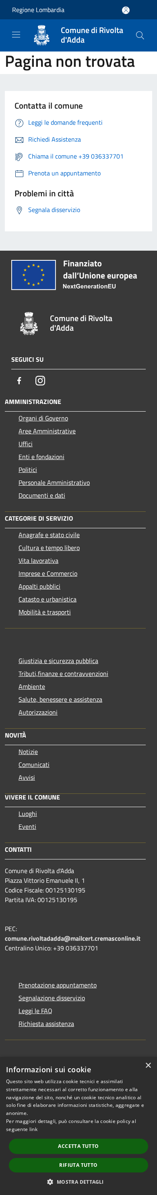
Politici (28, 469)
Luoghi (28, 813)
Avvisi (27, 777)
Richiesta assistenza (46, 1023)
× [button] (148, 1066)
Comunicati (34, 764)
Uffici (26, 444)
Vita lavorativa (38, 560)
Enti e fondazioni (41, 457)
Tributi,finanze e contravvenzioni (63, 673)
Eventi (27, 826)
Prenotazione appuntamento (58, 985)
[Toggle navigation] (16, 34)
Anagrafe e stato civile (49, 535)
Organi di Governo (43, 418)
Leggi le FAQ (35, 1011)
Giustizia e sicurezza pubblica (58, 660)
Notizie (28, 751)
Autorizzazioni (38, 712)
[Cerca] (140, 35)
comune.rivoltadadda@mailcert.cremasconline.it (72, 938)
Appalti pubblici (39, 586)
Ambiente (32, 686)
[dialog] (78, 1126)
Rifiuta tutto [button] (78, 1165)
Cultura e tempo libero (49, 547)
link (33, 1129)
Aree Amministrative (47, 431)
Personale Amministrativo (54, 482)
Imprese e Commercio (48, 573)
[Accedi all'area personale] (126, 10)
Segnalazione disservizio (52, 998)
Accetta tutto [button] (78, 1146)
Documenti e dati (42, 495)
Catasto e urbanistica (47, 599)
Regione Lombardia (38, 9)
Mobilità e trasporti (45, 612)
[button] (78, 1182)
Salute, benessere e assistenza (60, 699)
